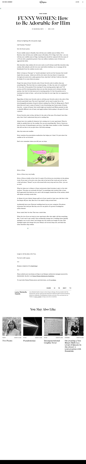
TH (70, 288)
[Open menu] (83, 2)
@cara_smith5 (37, 296)
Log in (77, 2)
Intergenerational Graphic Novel (52, 342)
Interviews (67, 337)
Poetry (4, 337)
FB (59, 288)
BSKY (64, 288)
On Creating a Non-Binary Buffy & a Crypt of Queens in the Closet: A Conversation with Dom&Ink (73, 346)
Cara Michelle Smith (38, 29)
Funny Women (43, 13)
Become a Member (7, 2)
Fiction (24, 337)
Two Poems (7, 341)
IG (54, 288)
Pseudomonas (29, 341)
